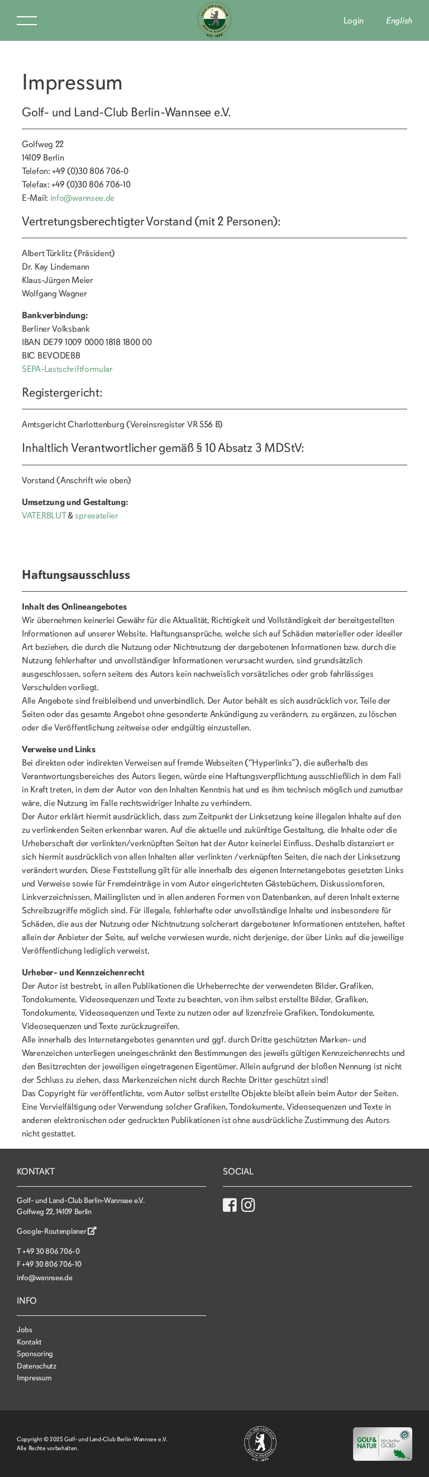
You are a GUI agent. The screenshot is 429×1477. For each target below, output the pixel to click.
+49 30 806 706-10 (51, 1264)
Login (354, 20)
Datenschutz (36, 1366)
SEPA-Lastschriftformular (67, 369)
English (399, 20)
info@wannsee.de (82, 198)
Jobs (24, 1329)
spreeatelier (96, 515)
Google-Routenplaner (52, 1231)
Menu (27, 20)
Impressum (34, 1377)
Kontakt (29, 1342)
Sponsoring (35, 1353)
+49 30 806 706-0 (50, 1251)
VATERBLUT (43, 515)
